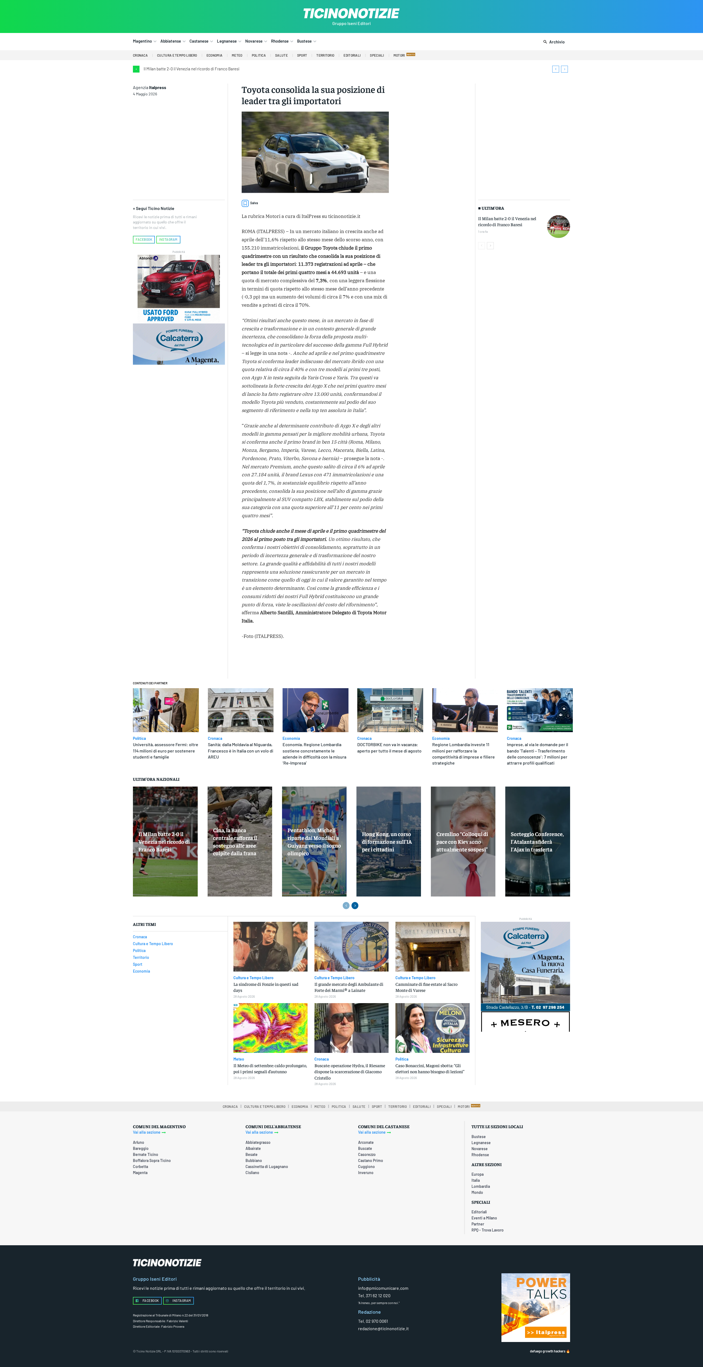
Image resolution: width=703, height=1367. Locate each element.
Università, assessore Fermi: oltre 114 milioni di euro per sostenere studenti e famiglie (165, 750)
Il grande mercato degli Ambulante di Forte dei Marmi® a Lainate (348, 987)
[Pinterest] (314, 660)
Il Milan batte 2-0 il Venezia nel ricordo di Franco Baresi (191, 68)
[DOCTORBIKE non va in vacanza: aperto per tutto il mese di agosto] (390, 710)
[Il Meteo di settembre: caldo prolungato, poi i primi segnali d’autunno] (270, 1028)
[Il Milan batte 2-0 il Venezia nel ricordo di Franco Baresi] (558, 226)
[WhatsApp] (327, 660)
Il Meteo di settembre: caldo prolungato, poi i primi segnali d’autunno (270, 1068)
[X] (302, 660)
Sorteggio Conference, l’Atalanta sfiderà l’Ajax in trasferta (537, 841)
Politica (139, 738)
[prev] (555, 69)
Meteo (238, 1059)
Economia (291, 738)
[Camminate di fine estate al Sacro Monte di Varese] (432, 947)
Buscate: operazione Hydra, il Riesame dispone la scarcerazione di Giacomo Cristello (349, 1071)
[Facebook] (289, 660)
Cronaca (215, 738)
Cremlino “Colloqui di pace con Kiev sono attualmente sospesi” (462, 841)
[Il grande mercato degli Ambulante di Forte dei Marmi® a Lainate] (351, 947)
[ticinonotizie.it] (351, 13)
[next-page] (490, 245)
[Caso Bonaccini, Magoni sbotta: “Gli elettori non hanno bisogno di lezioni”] (432, 1028)
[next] (564, 69)
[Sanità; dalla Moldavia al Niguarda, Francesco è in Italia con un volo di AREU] (241, 710)
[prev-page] (481, 245)
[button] (553, 42)
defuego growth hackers (547, 1351)
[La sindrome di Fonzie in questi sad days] (270, 947)
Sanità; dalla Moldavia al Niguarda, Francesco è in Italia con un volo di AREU (240, 750)
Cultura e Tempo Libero (253, 978)
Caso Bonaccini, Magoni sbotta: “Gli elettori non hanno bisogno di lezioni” (429, 1068)
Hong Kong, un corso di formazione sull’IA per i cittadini (387, 841)
